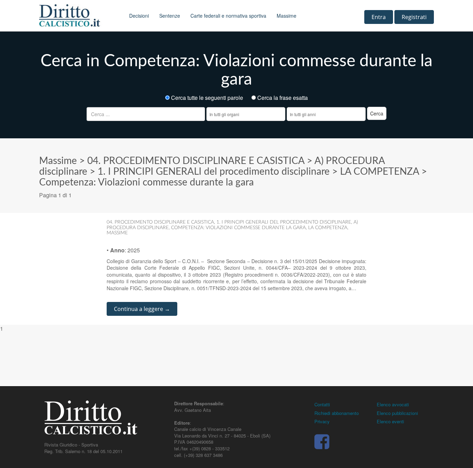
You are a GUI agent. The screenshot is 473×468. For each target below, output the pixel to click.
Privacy (322, 421)
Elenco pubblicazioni (397, 413)
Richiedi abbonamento (336, 413)
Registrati (414, 17)
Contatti (322, 404)
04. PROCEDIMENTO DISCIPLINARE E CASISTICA (195, 161)
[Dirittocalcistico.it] (79, 15)
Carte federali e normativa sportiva (228, 15)
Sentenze (169, 15)
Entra (379, 17)
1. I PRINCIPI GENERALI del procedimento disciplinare (214, 171)
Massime (286, 15)
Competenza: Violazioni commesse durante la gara (146, 182)
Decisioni (139, 15)
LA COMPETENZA (379, 171)
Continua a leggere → (142, 309)
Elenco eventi (390, 421)
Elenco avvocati (393, 404)
